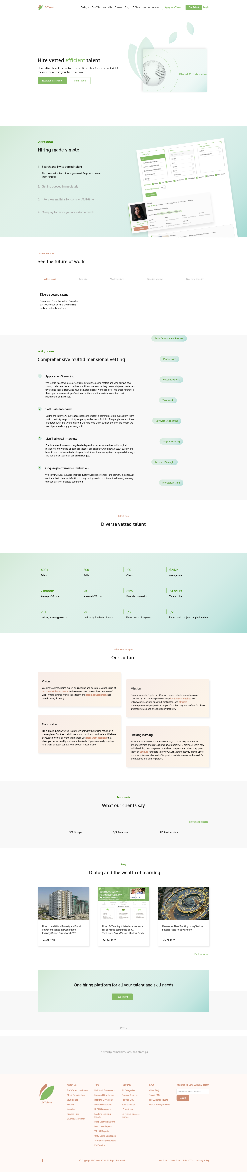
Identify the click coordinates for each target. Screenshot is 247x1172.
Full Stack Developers (104, 1090)
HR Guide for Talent (158, 1100)
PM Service (99, 1145)
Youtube (71, 1109)
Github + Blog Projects (159, 1104)
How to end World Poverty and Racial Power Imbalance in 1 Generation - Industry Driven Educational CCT (61, 930)
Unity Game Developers (105, 1136)
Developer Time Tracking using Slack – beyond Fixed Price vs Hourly (182, 928)
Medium (70, 1104)
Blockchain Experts (103, 1126)
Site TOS (163, 1160)
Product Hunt (73, 1114)
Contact (118, 7)
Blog (127, 7)
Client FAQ (154, 1090)
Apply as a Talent (173, 7)
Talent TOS (188, 1160)
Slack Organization (76, 1095)
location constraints (180, 698)
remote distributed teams (55, 691)
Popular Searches (130, 1095)
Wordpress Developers (105, 1140)
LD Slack (136, 7)
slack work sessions (96, 737)
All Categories (128, 1090)
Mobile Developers (103, 1104)
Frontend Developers (104, 1095)
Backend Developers (103, 1100)
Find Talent (194, 7)
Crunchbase (72, 1100)
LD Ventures (127, 1109)
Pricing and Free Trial (90, 7)
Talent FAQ (154, 1095)
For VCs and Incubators (77, 1090)
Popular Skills (128, 1100)
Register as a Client (52, 80)
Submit (183, 1098)
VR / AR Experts (101, 1131)
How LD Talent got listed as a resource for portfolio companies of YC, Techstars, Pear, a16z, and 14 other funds (123, 930)
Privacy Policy (203, 1160)
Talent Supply (128, 1104)
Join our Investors (151, 7)
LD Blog (144, 751)
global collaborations (97, 694)
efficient (183, 702)
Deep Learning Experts (104, 1121)
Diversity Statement (76, 1118)
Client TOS (175, 1160)
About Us (107, 7)
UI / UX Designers (102, 1109)
